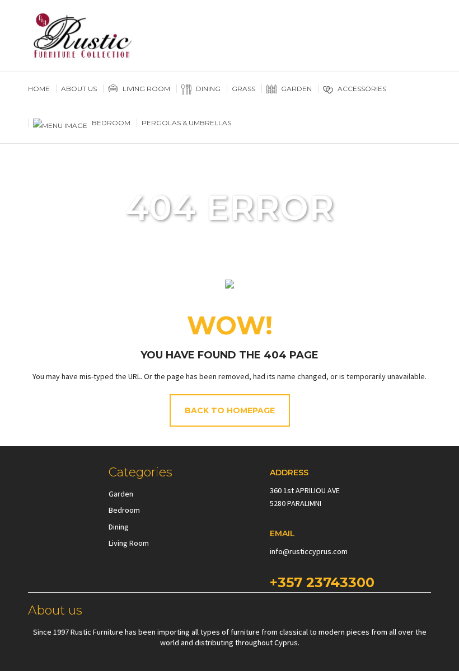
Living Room (129, 543)
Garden (121, 494)
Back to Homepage (230, 410)
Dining (119, 527)
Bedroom (124, 510)
